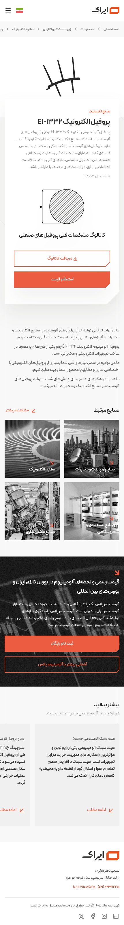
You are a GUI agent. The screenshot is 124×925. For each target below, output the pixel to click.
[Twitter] (81, 916)
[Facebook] (92, 916)
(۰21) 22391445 (108, 887)
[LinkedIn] (115, 916)
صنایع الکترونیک (22, 29)
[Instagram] (104, 916)
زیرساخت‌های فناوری (57, 29)
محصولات (87, 29)
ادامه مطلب (96, 810)
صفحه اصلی (111, 29)
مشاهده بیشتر (17, 410)
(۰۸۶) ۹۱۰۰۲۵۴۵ (84, 887)
